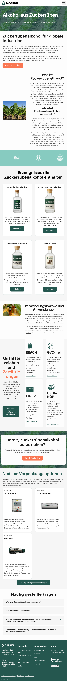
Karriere (37, 654)
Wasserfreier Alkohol (25, 656)
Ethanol (22, 22)
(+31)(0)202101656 (57, 650)
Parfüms (28, 333)
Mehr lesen (17, 228)
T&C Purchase (29, 676)
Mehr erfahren (30, 376)
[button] (33, 602)
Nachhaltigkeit (39, 650)
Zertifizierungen (39, 660)
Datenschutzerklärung (8, 676)
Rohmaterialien (32, 22)
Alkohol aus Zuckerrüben (47, 22)
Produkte (14, 22)
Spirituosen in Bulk (24, 662)
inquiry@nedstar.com (58, 652)
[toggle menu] (64, 3)
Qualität (37, 664)
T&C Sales (20, 676)
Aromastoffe (52, 323)
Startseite (6, 22)
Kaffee (20, 666)
